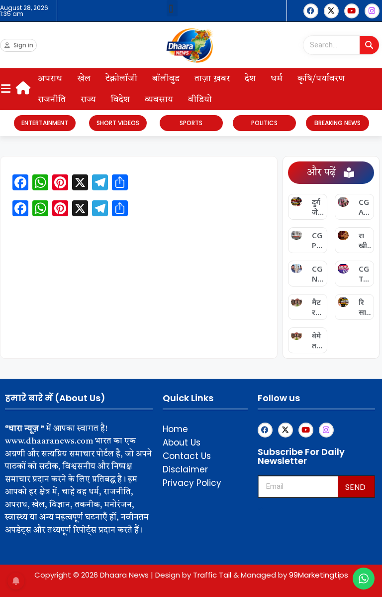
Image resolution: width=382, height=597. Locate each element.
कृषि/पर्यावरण (321, 78)
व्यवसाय (159, 99)
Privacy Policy (192, 483)
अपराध (50, 78)
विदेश (120, 99)
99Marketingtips (318, 575)
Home (175, 429)
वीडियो (200, 99)
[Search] (369, 45)
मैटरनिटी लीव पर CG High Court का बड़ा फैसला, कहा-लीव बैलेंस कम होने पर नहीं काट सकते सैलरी (318, 307)
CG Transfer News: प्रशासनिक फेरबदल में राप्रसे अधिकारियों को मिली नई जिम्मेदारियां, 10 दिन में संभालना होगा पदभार (365, 274)
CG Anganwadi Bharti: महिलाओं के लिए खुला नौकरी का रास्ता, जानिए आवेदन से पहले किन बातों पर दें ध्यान (365, 207)
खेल (84, 78)
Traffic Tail (212, 575)
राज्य (88, 99)
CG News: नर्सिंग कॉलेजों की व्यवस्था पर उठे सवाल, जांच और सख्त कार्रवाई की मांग (318, 274)
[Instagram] (372, 10)
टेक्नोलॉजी (121, 78)
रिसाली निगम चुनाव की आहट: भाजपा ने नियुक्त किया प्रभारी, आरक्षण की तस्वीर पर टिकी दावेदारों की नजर (364, 307)
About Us (181, 442)
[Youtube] (351, 10)
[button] (172, 8)
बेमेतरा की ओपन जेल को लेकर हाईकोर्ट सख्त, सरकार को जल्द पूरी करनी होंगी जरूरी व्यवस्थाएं (318, 340)
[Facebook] (310, 10)
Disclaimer (185, 469)
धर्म (277, 78)
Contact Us (187, 456)
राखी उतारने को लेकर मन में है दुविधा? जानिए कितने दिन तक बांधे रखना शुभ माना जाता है (364, 240)
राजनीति (52, 99)
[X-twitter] (331, 10)
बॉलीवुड (166, 78)
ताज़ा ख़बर (212, 78)
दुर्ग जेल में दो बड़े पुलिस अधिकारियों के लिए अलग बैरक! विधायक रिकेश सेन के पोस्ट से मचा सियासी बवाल (318, 207)
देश (250, 78)
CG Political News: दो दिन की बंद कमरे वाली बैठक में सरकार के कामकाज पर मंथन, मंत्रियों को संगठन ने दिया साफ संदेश (318, 240)
